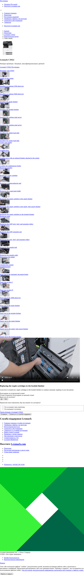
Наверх (2, 563)
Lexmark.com (18, 444)
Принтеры (7, 33)
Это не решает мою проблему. (14, 407)
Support (6, 31)
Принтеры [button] (7, 15)
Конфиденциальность (11, 558)
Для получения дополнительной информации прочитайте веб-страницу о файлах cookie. (53, 570)
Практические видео (11, 36)
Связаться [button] (7, 22)
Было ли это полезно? (7, 397)
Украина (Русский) (10, 4)
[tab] (42, 71)
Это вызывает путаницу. (12, 409)
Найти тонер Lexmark (11, 432)
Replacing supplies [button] (6, 168)
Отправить (4, 414)
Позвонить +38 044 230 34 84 (14, 464)
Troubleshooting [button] (5, 267)
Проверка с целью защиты (13, 434)
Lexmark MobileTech (11, 440)
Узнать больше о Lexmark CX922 (11, 412)
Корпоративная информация (14, 559)
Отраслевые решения (11, 452)
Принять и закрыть (6, 574)
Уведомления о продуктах (13, 436)
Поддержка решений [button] (11, 17)
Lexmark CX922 (9, 35)
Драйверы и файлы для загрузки (15, 425)
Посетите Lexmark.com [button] (12, 6)
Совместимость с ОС (11, 438)
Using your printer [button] (6, 142)
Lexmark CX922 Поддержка (9, 67)
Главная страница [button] (10, 13)
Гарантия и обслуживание (13, 428)
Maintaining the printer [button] (7, 257)
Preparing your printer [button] (7, 70)
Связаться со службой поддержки (20, 414)
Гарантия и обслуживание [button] (13, 20)
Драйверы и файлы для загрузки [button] (15, 19)
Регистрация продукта (12, 427)
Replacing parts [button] (5, 216)
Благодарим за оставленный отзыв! (12, 393)
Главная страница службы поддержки (17, 423)
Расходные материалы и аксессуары (16, 450)
